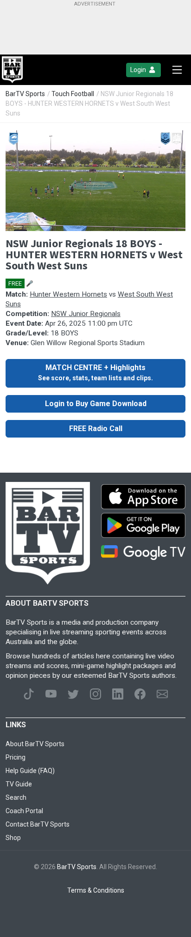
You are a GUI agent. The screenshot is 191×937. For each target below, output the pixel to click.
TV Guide (19, 784)
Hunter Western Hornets (68, 294)
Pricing (15, 757)
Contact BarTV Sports (38, 824)
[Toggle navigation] (177, 69)
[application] (95, 180)
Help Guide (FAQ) (30, 770)
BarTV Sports (25, 93)
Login (138, 69)
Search (16, 797)
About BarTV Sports (35, 744)
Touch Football (72, 93)
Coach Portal (24, 811)
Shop (13, 837)
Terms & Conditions (95, 890)
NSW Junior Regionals (86, 314)
